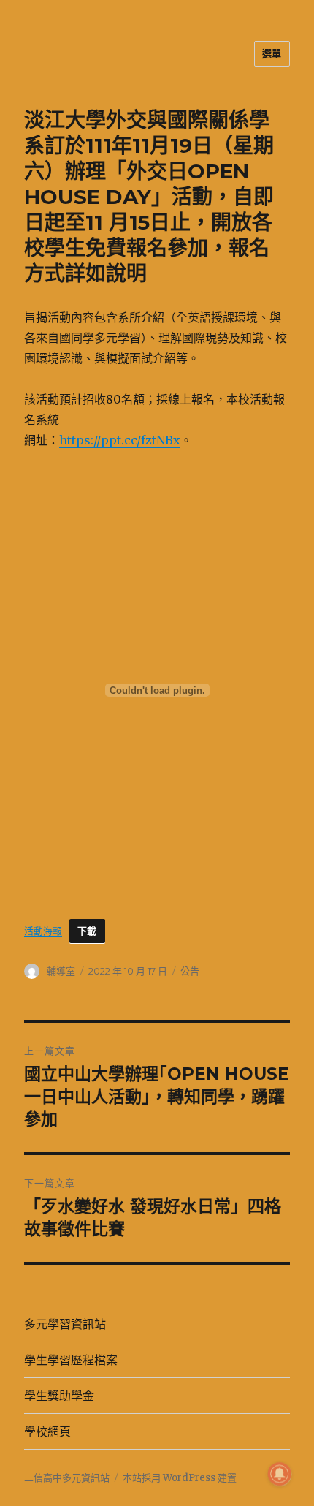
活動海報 (43, 930)
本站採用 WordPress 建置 (180, 1478)
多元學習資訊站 (65, 1324)
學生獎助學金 (59, 1396)
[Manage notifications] (279, 1474)
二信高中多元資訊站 (67, 1478)
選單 (272, 53)
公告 (189, 971)
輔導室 (61, 971)
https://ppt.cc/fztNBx (119, 440)
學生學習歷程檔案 (71, 1360)
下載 (87, 931)
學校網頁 (47, 1432)
